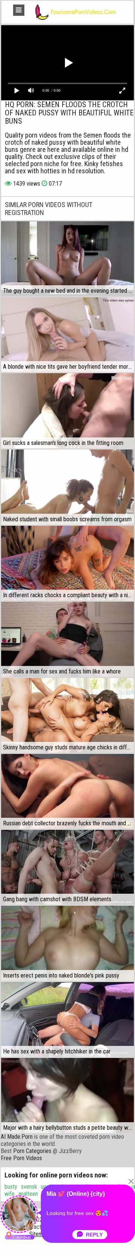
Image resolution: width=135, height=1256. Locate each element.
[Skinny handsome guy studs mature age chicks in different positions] (67, 715)
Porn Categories (32, 1151)
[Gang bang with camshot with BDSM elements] (67, 867)
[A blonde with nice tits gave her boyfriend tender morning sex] (67, 334)
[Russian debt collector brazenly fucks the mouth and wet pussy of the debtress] (67, 791)
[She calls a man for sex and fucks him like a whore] (67, 639)
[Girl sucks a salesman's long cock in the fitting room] (67, 410)
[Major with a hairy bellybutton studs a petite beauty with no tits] (67, 1095)
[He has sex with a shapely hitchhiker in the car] (67, 1019)
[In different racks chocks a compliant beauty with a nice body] (67, 563)
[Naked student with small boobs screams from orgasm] (67, 487)
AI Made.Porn (17, 1136)
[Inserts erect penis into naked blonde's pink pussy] (67, 943)
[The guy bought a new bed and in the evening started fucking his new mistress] (67, 258)
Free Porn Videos (21, 1158)
